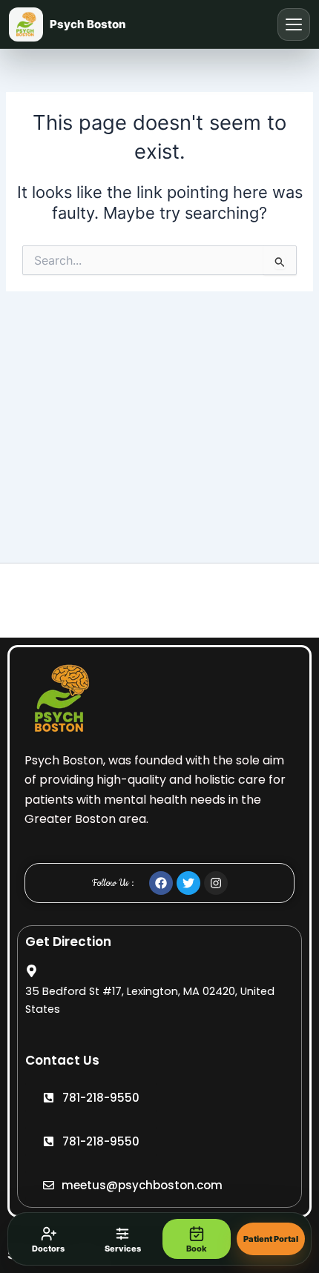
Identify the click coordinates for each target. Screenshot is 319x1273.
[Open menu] (293, 24)
